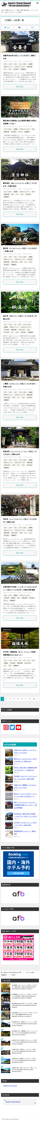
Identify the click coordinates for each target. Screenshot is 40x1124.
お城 (5, 595)
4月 (20, 660)
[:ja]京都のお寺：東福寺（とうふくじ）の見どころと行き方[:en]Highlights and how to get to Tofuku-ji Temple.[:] (24, 1023)
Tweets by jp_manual (10, 1085)
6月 (29, 660)
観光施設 (16, 69)
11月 (10, 64)
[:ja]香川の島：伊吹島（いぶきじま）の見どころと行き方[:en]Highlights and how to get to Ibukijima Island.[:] (24, 1051)
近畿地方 (23, 69)
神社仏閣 (29, 66)
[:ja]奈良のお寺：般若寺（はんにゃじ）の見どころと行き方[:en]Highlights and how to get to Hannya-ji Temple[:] (24, 1042)
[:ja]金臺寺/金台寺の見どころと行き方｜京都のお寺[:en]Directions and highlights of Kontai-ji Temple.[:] (24, 1005)
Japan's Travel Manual (13, 1101)
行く (5, 69)
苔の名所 (6, 332)
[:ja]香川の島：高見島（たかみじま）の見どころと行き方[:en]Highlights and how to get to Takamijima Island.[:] (24, 1060)
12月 (10, 257)
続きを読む (20, 86)
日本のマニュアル (20, 66)
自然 (12, 194)
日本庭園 (29, 259)
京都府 (30, 64)
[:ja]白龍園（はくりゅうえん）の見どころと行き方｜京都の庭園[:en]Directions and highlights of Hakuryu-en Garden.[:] (24, 1014)
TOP (12, 972)
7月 (15, 324)
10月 (5, 64)
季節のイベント (8, 66)
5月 (24, 660)
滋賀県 (13, 598)
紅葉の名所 (14, 262)
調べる (20, 132)
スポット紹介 (22, 64)
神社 (33, 129)
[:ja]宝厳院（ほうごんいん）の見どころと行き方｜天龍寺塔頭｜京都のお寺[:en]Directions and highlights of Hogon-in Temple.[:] (24, 987)
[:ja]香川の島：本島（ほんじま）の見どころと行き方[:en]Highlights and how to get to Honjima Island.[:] (24, 1069)
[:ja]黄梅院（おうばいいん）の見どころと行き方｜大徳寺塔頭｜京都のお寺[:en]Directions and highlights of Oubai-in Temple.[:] (24, 996)
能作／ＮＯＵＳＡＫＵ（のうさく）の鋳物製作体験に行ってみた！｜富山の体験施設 (25, 805)
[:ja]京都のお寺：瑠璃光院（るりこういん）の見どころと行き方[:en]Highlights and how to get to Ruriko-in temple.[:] (24, 1032)
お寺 (15, 64)
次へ (34, 699)
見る (10, 69)
